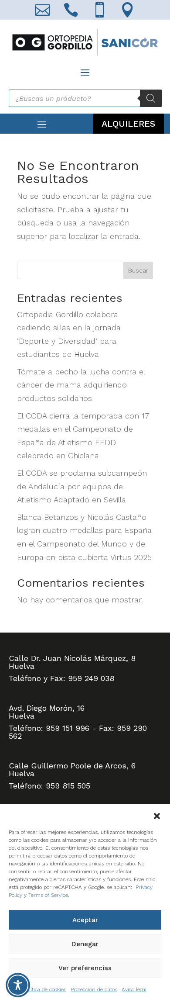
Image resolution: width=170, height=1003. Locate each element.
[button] (157, 815)
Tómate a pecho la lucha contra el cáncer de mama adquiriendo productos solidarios (81, 385)
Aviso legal (134, 989)
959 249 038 (91, 678)
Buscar (138, 270)
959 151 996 (67, 728)
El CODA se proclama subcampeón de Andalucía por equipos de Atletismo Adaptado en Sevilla (82, 486)
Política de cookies (45, 989)
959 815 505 (68, 785)
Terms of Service (48, 895)
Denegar (85, 944)
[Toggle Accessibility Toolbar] (18, 985)
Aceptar (85, 920)
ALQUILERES (128, 123)
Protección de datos (94, 989)
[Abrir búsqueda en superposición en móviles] (85, 98)
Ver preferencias (85, 968)
